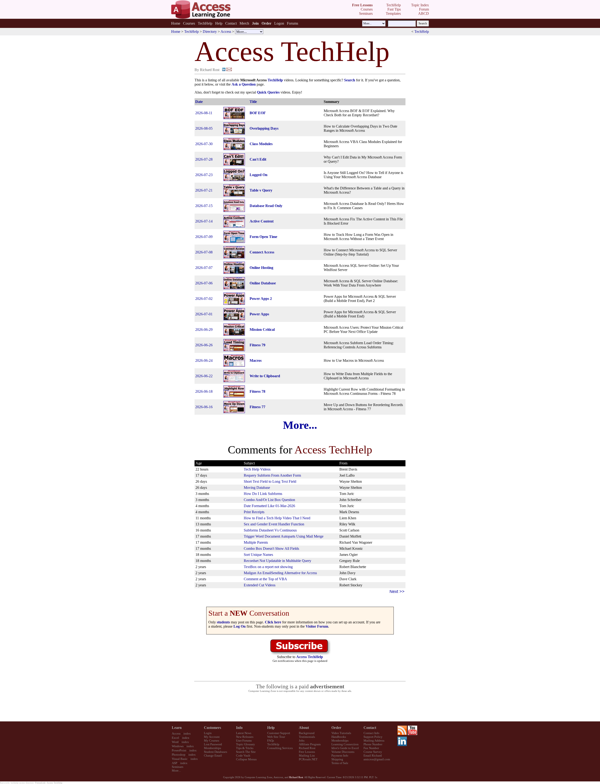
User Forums (244, 740)
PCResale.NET (308, 759)
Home (175, 23)
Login (208, 733)
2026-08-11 (203, 113)
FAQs (270, 740)
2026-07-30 (204, 144)
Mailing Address (374, 740)
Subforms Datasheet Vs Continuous (270, 530)
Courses (189, 23)
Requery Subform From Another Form (272, 475)
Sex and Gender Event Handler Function (274, 524)
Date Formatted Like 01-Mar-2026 (269, 506)
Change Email (213, 755)
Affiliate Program (310, 744)
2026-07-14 (204, 221)
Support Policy (373, 737)
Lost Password (213, 744)
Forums (292, 23)
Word (175, 742)
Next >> (397, 591)
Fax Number (371, 748)
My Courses (211, 740)
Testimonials (307, 737)
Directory (210, 32)
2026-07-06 (204, 283)
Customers (212, 728)
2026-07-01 (204, 314)
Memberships (212, 748)
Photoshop (178, 754)
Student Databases (215, 752)
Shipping (337, 759)
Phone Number (373, 744)
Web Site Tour (276, 737)
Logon (279, 23)
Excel (175, 737)
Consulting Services (280, 748)
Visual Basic (180, 759)
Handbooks (338, 737)
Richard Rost (307, 748)
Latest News (243, 733)
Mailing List (307, 755)
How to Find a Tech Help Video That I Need (277, 518)
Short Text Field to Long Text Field (270, 481)
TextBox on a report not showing (268, 567)
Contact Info (371, 733)
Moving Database (257, 488)
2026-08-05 (204, 128)
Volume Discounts (342, 752)
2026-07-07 (204, 268)
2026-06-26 (204, 345)
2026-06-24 (204, 360)
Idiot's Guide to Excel (345, 748)
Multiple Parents (256, 542)
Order (336, 728)
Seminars (177, 767)
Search (349, 80)
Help (218, 23)
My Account (212, 737)
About (304, 728)
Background (307, 733)
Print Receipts (254, 512)
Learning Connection (345, 744)
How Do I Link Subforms (263, 494)
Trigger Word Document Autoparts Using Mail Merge (283, 536)
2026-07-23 (204, 175)
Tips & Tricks (244, 748)
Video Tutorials (341, 733)
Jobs (301, 740)
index (187, 733)
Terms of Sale (339, 763)
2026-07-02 (204, 299)
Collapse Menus (246, 759)
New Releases (244, 737)
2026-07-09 (204, 237)
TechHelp (205, 23)
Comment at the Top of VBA (265, 579)
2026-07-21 (204, 190)
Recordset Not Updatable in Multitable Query (277, 561)
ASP (174, 763)
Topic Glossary (245, 744)
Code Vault (243, 755)
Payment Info (339, 755)
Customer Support (278, 733)
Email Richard (373, 755)
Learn (177, 728)
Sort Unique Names (258, 555)
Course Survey (373, 752)
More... (300, 425)
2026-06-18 (204, 391)
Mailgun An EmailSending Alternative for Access (280, 573)
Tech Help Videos (257, 469)
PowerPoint (179, 750)
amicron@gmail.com (377, 759)
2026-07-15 (204, 206)
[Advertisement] (300, 707)
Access (226, 32)
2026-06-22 (204, 376)
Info (239, 728)
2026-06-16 (204, 407)
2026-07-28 (204, 159)
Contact (231, 23)
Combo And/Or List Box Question (269, 500)
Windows (178, 746)
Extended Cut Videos (259, 585)
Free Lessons (307, 752)
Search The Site (246, 752)
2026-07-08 (204, 252)
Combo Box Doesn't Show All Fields (271, 548)
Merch (244, 23)
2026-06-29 (204, 330)
